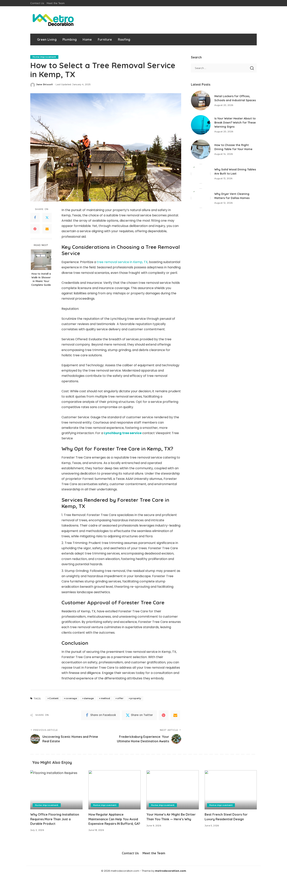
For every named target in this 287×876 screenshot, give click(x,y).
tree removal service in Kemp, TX (122, 262)
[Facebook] (35, 217)
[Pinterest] (35, 229)
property (135, 698)
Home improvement (44, 57)
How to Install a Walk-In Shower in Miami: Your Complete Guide (41, 279)
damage (89, 698)
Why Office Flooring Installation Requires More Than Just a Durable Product (54, 818)
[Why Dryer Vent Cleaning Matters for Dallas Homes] (200, 198)
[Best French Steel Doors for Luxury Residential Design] (231, 790)
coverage (71, 698)
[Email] (47, 229)
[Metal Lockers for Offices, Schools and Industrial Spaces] (200, 100)
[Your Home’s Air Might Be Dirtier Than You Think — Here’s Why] (172, 790)
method (105, 698)
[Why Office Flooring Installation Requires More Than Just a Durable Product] (56, 790)
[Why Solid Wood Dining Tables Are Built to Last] (200, 174)
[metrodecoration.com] (52, 20)
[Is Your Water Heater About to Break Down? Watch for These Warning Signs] (200, 125)
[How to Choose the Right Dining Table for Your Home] (200, 149)
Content (53, 698)
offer (120, 698)
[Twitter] (47, 217)
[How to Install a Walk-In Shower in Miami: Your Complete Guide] (41, 259)
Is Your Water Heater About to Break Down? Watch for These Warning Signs (235, 122)
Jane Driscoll (44, 84)
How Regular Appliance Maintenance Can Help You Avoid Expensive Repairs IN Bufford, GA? (114, 818)
